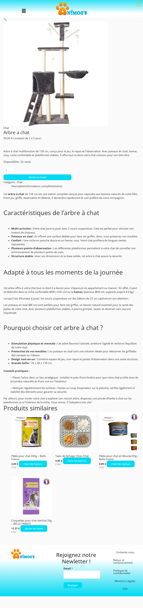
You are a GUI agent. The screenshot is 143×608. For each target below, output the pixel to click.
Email (68, 568)
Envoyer (73, 585)
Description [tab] (18, 186)
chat (42, 228)
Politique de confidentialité (121, 572)
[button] (23, 11)
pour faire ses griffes (66, 305)
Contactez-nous (125, 552)
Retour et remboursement (123, 561)
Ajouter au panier (37, 177)
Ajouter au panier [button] (34, 528)
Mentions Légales (125, 581)
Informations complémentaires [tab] (43, 186)
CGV (124, 589)
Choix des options (33, 464)
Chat (6, 128)
